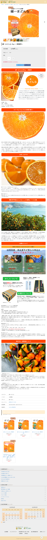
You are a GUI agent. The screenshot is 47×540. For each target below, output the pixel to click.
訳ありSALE (3, 500)
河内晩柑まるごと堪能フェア (6, 475)
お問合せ (26, 533)
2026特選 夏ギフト (5, 473)
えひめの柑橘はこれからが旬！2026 (8, 477)
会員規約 (21, 533)
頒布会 (2, 498)
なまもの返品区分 (12, 407)
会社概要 (6, 531)
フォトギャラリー (13, 531)
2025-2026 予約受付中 (5, 479)
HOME (2, 4)
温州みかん (3, 487)
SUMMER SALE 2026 (5, 471)
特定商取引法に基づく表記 (24, 531)
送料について (42, 531)
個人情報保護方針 (34, 531)
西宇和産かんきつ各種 (8, 4)
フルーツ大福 (3, 494)
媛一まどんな (16, 4)
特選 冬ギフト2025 (12, 402)
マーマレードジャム (5, 496)
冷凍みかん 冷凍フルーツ (6, 491)
